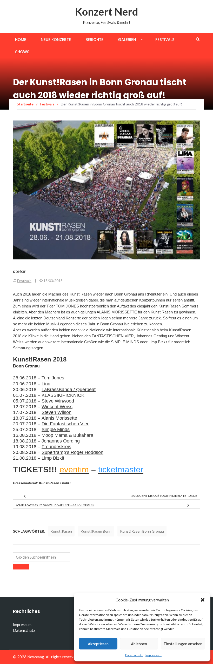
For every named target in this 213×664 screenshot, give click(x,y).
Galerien (127, 39)
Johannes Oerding (61, 441)
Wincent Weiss (57, 406)
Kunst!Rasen (61, 531)
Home (20, 39)
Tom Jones (53, 377)
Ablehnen (139, 643)
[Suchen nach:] (41, 556)
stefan (19, 271)
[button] (202, 599)
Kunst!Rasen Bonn (96, 531)
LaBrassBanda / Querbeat (69, 389)
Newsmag (35, 656)
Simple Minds (56, 429)
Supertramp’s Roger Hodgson (72, 452)
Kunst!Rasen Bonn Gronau (142, 531)
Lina (46, 383)
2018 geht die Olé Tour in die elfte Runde (164, 496)
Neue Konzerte (56, 39)
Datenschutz (134, 655)
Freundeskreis (56, 446)
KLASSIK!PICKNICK (63, 395)
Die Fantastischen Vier (65, 423)
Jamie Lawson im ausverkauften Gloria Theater (55, 505)
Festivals (165, 39)
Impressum (153, 655)
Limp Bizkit (53, 458)
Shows (22, 52)
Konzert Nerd (106, 11)
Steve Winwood (58, 401)
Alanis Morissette (59, 418)
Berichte (94, 39)
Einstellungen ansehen (183, 643)
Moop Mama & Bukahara (67, 435)
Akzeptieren (98, 643)
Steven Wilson (56, 412)
